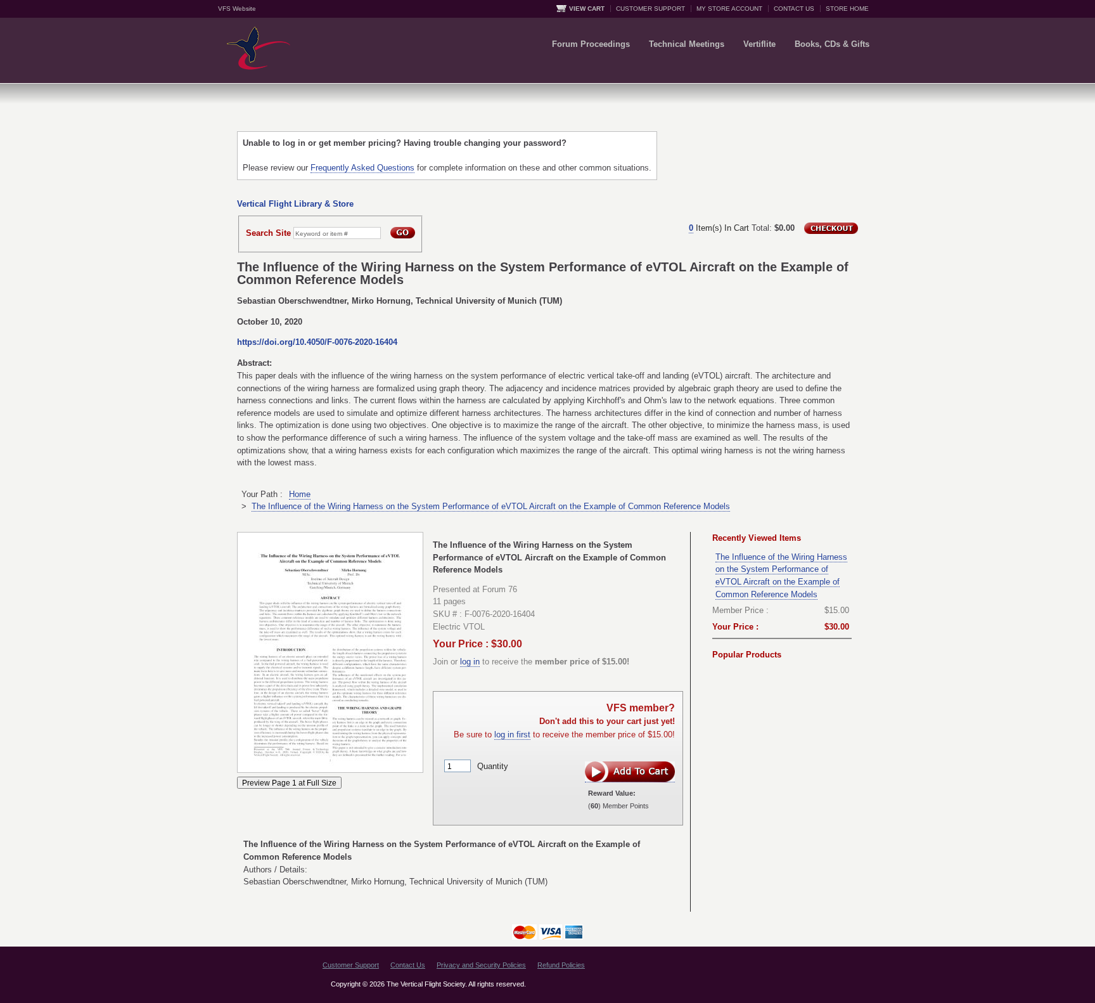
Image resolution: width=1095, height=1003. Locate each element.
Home (300, 494)
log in (470, 661)
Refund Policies (561, 965)
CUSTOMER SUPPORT (650, 8)
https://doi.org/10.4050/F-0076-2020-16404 (317, 342)
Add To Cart (630, 771)
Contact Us (407, 965)
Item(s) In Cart (719, 228)
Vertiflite (759, 44)
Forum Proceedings (591, 44)
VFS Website (237, 8)
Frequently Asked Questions (362, 167)
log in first (512, 734)
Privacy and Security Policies (481, 965)
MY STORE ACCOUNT (729, 8)
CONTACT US (794, 8)
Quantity (492, 766)
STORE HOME (847, 8)
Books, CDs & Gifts (832, 44)
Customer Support (351, 965)
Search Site (268, 233)
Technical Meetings (686, 44)
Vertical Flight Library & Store (295, 204)
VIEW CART (587, 8)
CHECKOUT (831, 228)
